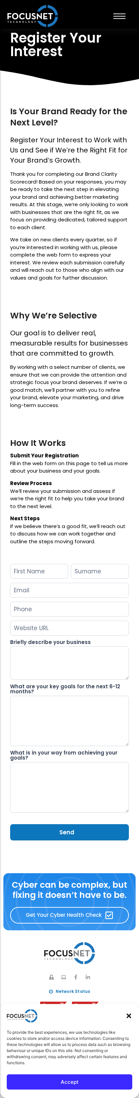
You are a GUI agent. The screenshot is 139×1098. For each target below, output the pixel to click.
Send (66, 832)
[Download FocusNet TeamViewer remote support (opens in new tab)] (63, 977)
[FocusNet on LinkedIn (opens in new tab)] (87, 977)
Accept (70, 1082)
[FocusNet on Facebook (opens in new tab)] (75, 977)
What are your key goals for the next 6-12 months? (65, 689)
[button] (129, 1015)
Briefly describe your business (50, 643)
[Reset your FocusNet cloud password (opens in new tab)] (51, 977)
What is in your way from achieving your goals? (63, 755)
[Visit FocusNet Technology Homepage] (32, 16)
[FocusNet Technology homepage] (69, 953)
